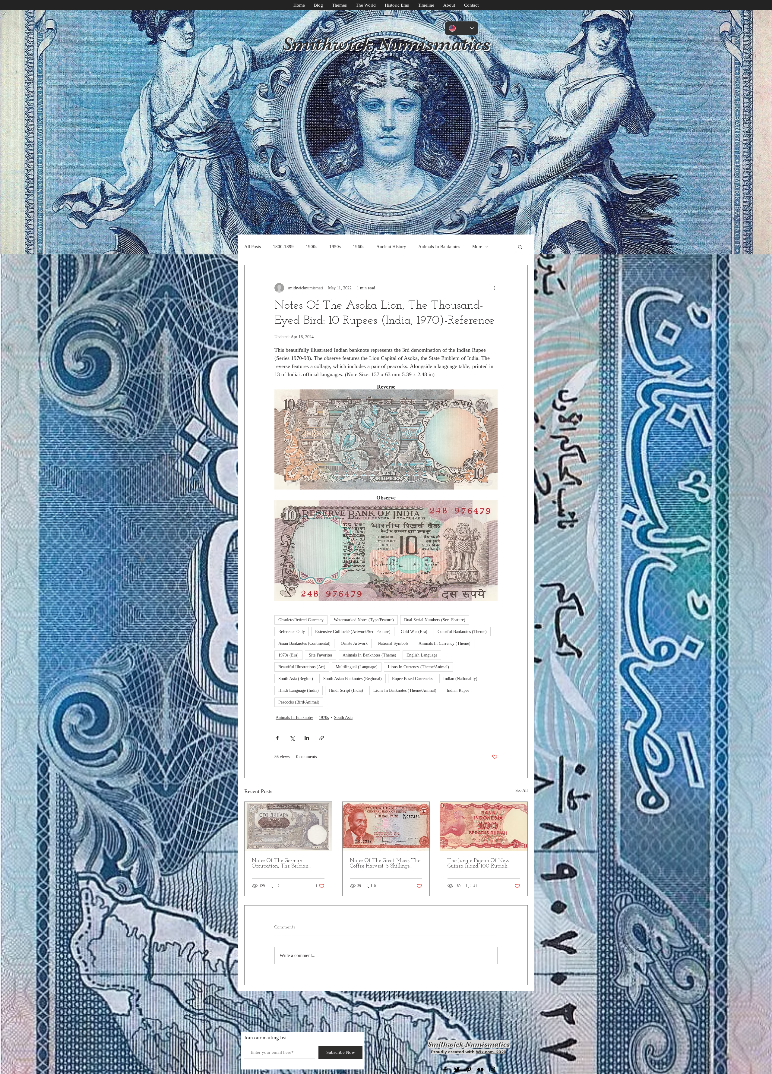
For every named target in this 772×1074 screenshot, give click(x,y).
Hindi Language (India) (298, 690)
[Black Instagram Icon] (492, 1069)
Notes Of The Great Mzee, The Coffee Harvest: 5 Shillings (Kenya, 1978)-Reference (385, 863)
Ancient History (391, 246)
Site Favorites (320, 655)
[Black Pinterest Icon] (469, 1069)
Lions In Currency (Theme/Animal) (418, 667)
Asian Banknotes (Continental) (304, 643)
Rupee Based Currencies (412, 678)
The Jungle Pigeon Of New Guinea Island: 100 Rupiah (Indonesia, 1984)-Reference (479, 863)
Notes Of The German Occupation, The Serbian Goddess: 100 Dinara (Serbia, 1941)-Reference (284, 863)
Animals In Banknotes (439, 246)
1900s (311, 246)
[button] (520, 246)
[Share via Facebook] (277, 738)
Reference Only (291, 631)
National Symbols (393, 643)
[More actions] (494, 287)
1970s (324, 717)
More (477, 246)
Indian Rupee (458, 690)
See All (521, 790)
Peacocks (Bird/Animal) (298, 702)
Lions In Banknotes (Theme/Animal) (404, 690)
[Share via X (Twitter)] (292, 738)
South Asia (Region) (295, 678)
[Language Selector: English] (461, 28)
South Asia (343, 717)
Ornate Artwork (354, 643)
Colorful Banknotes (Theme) (462, 631)
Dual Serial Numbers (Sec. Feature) (434, 620)
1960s (358, 246)
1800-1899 (283, 246)
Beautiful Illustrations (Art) (301, 667)
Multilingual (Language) (357, 667)
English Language (422, 655)
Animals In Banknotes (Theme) (369, 655)
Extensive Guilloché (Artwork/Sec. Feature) (353, 631)
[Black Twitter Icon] (457, 1069)
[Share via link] (321, 738)
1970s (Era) (288, 655)
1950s (335, 246)
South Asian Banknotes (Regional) (352, 678)
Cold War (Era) (414, 631)
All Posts (252, 246)
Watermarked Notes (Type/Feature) (364, 620)
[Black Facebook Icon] (445, 1069)
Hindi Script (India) (346, 690)
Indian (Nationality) (460, 678)
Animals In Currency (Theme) (444, 643)
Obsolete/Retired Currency (301, 620)
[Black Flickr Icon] (480, 1069)
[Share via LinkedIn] (307, 738)
